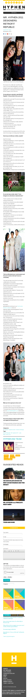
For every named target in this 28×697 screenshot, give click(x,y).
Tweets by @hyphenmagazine (9, 636)
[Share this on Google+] (7, 34)
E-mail (4, 536)
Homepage (5, 544)
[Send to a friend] (9, 34)
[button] (5, 551)
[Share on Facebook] (3, 34)
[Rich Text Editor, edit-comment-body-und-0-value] (14, 555)
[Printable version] (11, 34)
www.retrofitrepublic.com (12, 410)
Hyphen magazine (14, 660)
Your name (5, 532)
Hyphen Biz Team (12, 439)
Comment (5, 548)
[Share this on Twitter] (5, 34)
